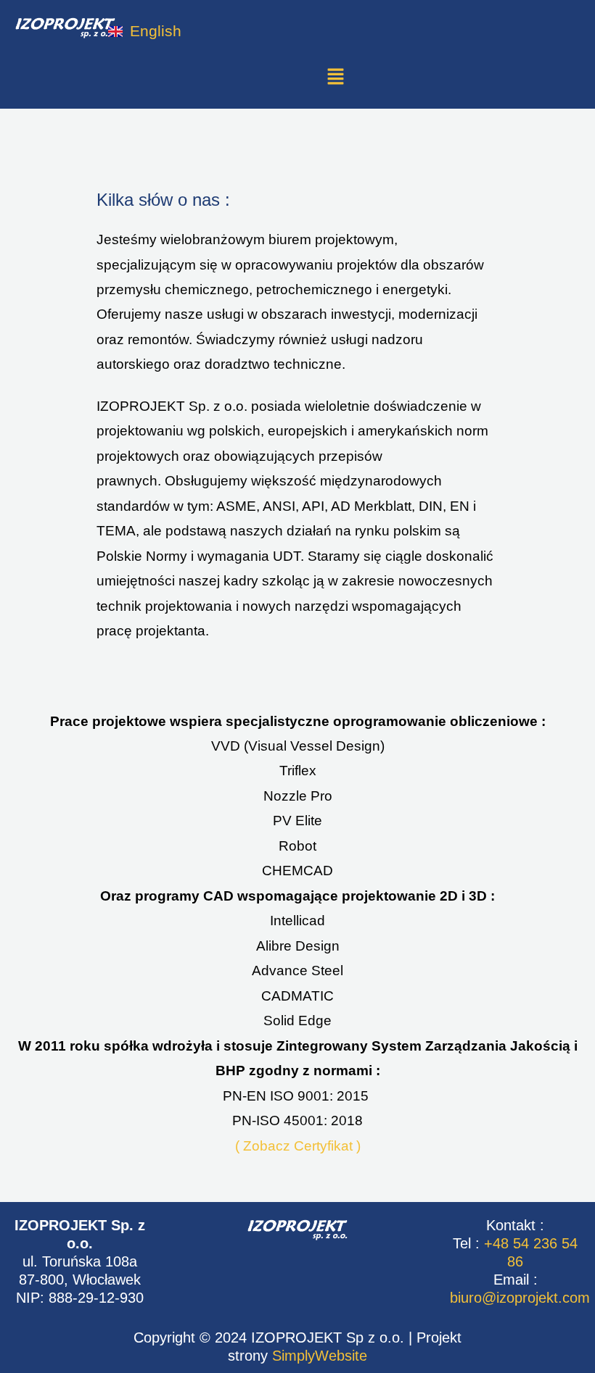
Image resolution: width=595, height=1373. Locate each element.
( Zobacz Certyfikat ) (298, 1145)
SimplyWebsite (319, 1356)
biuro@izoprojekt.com (520, 1298)
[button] (335, 77)
